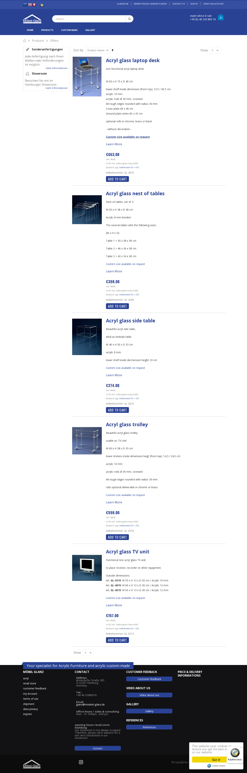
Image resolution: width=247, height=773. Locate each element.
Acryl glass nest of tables (135, 193)
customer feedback (34, 688)
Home (25, 40)
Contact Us (178, 3)
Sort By (78, 50)
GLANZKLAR (122, 3)
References (149, 727)
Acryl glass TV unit (127, 551)
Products (38, 40)
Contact (98, 748)
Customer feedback (149, 679)
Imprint (27, 714)
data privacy (30, 709)
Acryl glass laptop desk (133, 60)
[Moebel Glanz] (32, 18)
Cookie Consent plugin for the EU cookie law (216, 766)
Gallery (149, 711)
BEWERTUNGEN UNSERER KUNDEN (150, 3)
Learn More (114, 144)
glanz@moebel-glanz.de (90, 704)
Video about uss (149, 695)
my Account (30, 693)
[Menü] (241, 748)
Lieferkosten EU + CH (128, 167)
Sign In (194, 3)
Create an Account (213, 3)
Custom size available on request (128, 137)
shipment (28, 704)
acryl (26, 678)
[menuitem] (30, 30)
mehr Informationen (57, 68)
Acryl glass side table (130, 320)
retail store (29, 683)
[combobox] (92, 18)
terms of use (30, 698)
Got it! (216, 759)
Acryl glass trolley (127, 424)
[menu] (123, 30)
